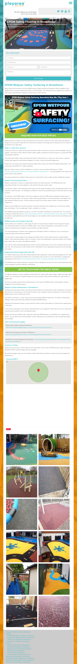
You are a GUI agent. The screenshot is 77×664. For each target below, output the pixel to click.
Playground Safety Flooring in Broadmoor (18, 632)
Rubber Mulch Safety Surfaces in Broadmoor (20, 637)
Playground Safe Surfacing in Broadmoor (19, 649)
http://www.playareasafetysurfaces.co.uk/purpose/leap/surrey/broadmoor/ (27, 171)
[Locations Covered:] (5, 2)
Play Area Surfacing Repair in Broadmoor (18, 662)
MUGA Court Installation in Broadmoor (18, 647)
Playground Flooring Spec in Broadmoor (18, 656)
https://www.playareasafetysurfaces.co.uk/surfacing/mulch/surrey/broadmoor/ (29, 327)
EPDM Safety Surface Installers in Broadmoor (20, 635)
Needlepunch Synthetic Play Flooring (18, 641)
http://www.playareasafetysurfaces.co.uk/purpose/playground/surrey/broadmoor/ (43, 259)
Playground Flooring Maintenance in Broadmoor (20, 660)
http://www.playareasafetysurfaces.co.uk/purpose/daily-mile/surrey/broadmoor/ (45, 214)
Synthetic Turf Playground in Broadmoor (19, 639)
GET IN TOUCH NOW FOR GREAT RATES (38, 269)
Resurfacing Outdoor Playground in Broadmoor (20, 658)
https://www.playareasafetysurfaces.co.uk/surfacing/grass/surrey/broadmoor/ (28, 334)
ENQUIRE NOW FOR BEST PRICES (38, 135)
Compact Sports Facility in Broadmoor (18, 654)
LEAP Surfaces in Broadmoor (16, 650)
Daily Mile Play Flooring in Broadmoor (18, 645)
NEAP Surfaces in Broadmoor (16, 652)
